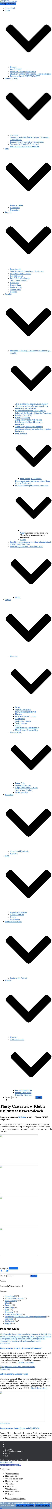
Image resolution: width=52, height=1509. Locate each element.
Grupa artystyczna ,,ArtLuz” (26, 788)
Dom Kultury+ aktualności (31, 479)
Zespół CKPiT (16, 69)
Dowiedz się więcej (25, 1362)
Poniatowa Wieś (16, 205)
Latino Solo (19, 783)
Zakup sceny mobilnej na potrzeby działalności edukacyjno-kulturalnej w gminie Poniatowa (33, 429)
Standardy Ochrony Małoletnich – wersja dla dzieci (30, 74)
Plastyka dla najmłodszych (25, 712)
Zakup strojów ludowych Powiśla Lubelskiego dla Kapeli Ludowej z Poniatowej (29, 422)
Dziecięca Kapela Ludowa (20, 273)
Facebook (7, 1442)
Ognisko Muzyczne (23, 709)
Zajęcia (8, 1323)
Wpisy (22, 533)
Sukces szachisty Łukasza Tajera (14, 1374)
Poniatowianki (16, 287)
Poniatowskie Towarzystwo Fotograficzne (27, 142)
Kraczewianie (15, 285)
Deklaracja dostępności (14, 1451)
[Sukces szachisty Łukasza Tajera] (17, 1367)
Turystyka (9, 1319)
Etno (7, 1303)
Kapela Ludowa (16, 276)
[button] (28, 65)
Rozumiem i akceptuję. (25, 1505)
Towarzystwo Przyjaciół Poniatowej (24, 144)
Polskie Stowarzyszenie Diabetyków (24, 146)
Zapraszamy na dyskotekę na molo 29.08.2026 (19, 1428)
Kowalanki (14, 283)
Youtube (7, 1447)
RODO (8, 1453)
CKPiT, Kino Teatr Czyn (20, 544)
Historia (13, 67)
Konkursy (9, 1312)
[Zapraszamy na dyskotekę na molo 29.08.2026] (22, 1421)
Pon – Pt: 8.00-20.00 (23, 1090)
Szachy (18, 725)
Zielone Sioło (15, 289)
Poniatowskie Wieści (18, 978)
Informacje (9, 1307)
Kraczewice (15, 208)
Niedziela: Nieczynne (23, 1095)
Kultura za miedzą (22, 417)
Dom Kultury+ (11, 1301)
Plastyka (18, 714)
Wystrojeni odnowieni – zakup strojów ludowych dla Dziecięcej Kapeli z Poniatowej (33, 412)
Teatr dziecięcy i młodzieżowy (27, 728)
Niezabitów (14, 210)
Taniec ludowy (21, 723)
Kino (7, 1310)
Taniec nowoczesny (23, 721)
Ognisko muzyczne (23, 785)
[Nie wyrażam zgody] (1, 1508)
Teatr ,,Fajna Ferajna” (18, 280)
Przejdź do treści (6, 1462)
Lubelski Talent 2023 (23, 415)
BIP (6, 1456)
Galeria (23, 540)
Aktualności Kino (17, 915)
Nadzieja (13, 292)
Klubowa (14, 853)
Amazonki (14, 135)
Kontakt (13, 1037)
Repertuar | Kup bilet (18, 912)
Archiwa (3, 1286)
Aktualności (10, 8)
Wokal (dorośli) (21, 792)
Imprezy (8, 1305)
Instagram (7, 1445)
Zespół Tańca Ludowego (20, 278)
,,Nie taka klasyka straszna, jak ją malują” (31, 404)
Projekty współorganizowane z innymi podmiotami (30, 542)
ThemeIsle (24, 1460)
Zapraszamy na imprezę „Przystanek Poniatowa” (21, 1348)
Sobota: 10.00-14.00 (23, 1093)
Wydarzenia (10, 1321)
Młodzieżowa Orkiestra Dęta (26, 730)
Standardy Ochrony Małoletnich (23, 71)
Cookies (8, 1449)
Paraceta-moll (15, 269)
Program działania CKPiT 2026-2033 (25, 76)
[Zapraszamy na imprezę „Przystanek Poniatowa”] (26, 1341)
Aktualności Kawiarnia (19, 851)
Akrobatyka (20, 719)
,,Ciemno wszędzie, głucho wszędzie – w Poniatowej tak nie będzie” (31, 407)
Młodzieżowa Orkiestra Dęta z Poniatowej (27, 271)
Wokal (17, 707)
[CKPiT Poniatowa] (8, 1)
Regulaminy (15, 919)
